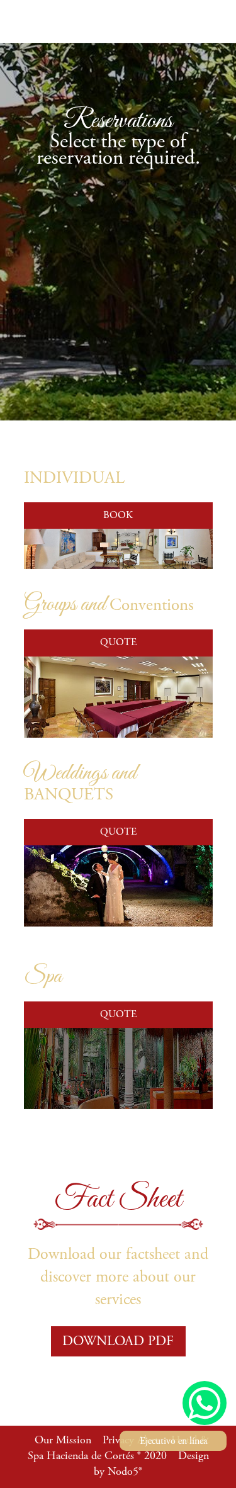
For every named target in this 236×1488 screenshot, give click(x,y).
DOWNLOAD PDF (118, 1342)
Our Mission (63, 1440)
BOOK (118, 515)
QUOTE (118, 643)
